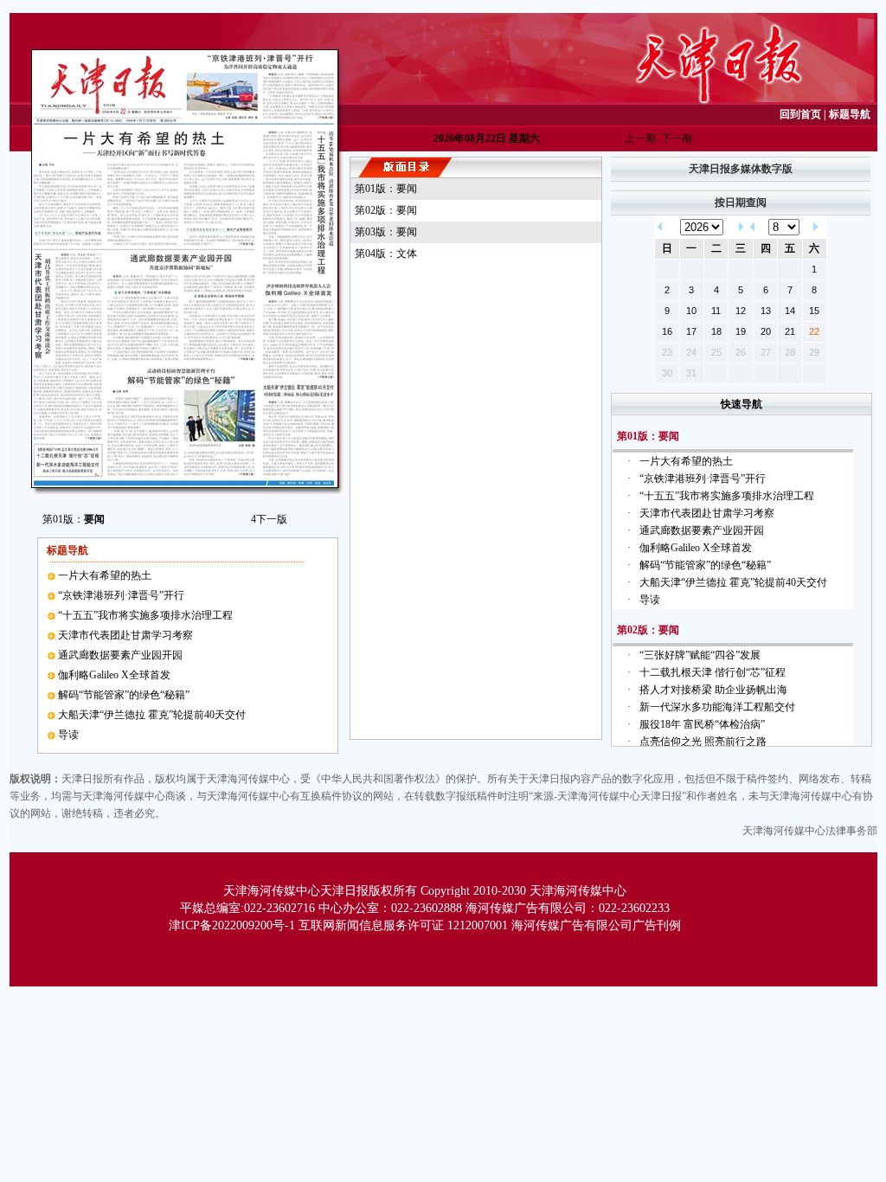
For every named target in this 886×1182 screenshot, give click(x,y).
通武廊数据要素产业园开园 (120, 655)
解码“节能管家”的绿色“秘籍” (123, 695)
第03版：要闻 (386, 232)
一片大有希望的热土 (104, 575)
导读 (68, 735)
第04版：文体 (386, 253)
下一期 (676, 138)
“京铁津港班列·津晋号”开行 (121, 595)
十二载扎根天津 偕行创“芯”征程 (712, 672)
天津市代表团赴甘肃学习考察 (125, 635)
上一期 (640, 138)
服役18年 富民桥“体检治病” (702, 724)
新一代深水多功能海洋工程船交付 (717, 707)
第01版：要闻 (386, 189)
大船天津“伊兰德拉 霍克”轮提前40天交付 (152, 715)
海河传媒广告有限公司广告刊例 (596, 925)
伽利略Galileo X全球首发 (114, 675)
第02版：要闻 (386, 210)
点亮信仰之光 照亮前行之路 (703, 742)
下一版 (269, 519)
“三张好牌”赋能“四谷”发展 (700, 655)
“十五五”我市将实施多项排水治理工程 (145, 615)
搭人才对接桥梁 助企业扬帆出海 (713, 690)
